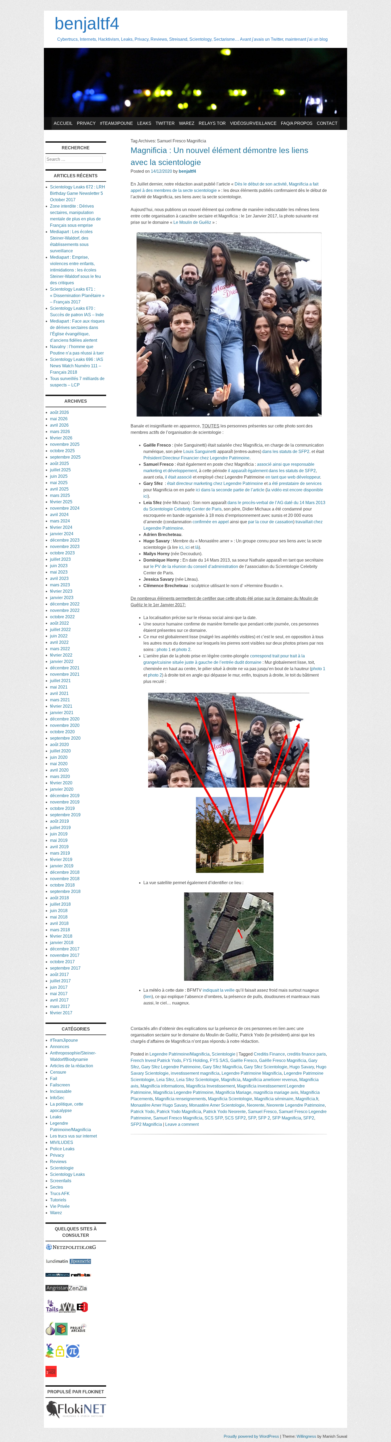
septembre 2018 (65, 891)
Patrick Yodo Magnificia (179, 1111)
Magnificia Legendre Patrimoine (183, 1092)
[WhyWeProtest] (67, 1311)
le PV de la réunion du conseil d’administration (194, 566)
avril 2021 (59, 693)
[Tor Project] (50, 1334)
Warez (186, 123)
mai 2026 (59, 419)
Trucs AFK (60, 1193)
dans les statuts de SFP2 (285, 451)
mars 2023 (60, 585)
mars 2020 (60, 776)
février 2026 (61, 438)
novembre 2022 (65, 610)
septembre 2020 (65, 738)
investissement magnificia (195, 1073)
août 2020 (59, 744)
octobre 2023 (62, 553)
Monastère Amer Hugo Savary (159, 1105)
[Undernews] (57, 1275)
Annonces (59, 1046)
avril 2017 (59, 1000)
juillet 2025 (60, 470)
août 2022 (59, 623)
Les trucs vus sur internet (73, 1136)
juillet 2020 (60, 751)
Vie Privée (60, 1206)
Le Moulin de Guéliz (192, 222)
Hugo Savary (301, 1067)
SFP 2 (264, 1118)
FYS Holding (195, 1060)
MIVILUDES (61, 1142)
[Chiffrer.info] (60, 1356)
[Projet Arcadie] (78, 1334)
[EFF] (82, 1311)
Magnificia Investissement (210, 1086)
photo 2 (183, 649)
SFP (252, 1118)
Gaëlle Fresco (243, 1060)
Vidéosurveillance (253, 123)
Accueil (63, 123)
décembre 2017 (65, 949)
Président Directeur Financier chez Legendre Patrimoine (196, 458)
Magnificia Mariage (233, 1092)
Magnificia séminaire (273, 1099)
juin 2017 (59, 987)
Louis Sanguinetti (199, 451)
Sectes (56, 1187)
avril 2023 (59, 578)
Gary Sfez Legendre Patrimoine (171, 1067)
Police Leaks (62, 1149)
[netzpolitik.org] (71, 1249)
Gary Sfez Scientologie (265, 1067)
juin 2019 (59, 834)
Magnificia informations (162, 1086)
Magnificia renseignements (180, 1099)
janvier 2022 (61, 661)
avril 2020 (59, 770)
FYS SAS (219, 1060)
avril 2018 (59, 923)
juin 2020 (59, 757)
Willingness (306, 1436)
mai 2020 (59, 763)
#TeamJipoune (116, 123)
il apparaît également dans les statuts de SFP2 (272, 470)
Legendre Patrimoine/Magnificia (179, 1054)
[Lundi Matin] (57, 1262)
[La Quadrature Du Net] (72, 1356)
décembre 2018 (65, 872)
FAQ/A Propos (297, 123)
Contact (327, 123)
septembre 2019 (65, 815)
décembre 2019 (65, 795)
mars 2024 (60, 521)
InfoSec (57, 1097)
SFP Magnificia (286, 1118)
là (197, 547)
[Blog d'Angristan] (56, 1289)
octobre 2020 (62, 732)
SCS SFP (214, 1118)
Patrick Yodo (143, 1111)
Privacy (86, 123)
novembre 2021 (65, 674)
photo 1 (164, 649)
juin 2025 (59, 476)
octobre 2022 (62, 617)
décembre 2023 (65, 540)
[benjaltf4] (195, 115)
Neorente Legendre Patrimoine (296, 1105)
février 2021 (61, 706)
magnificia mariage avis (275, 1092)
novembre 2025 (65, 444)
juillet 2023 (60, 559)
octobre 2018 (62, 885)
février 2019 (61, 859)
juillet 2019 (60, 827)
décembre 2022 (65, 604)
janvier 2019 (61, 866)
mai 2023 (59, 572)
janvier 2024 (61, 534)
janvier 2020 (61, 789)
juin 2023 (59, 565)
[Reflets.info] (81, 1275)
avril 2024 (59, 514)
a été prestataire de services (295, 483)
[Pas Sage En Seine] (49, 1356)
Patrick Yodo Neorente (224, 1111)
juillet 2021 (60, 680)
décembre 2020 (65, 719)
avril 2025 (59, 489)
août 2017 (59, 974)
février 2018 (61, 936)
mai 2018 (59, 917)
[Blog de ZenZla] (77, 1289)
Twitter (165, 123)
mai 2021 (59, 687)
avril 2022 (59, 642)
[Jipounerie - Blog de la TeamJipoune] (80, 1262)
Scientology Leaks (67, 1174)
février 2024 (61, 527)
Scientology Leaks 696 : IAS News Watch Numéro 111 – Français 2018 (76, 365)
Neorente (255, 1105)
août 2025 (59, 463)
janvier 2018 (61, 942)
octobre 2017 (62, 961)
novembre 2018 (65, 878)
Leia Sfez (165, 1079)
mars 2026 (60, 431)
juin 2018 (59, 910)
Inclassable (61, 1091)
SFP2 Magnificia (146, 1124)
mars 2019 (60, 853)
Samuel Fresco (262, 1111)
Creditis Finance (269, 1054)
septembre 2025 (65, 457)
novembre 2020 (65, 725)
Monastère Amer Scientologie (217, 1105)
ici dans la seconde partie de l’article (229, 490)
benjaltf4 (87, 23)
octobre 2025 (62, 450)
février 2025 (61, 502)
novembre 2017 (65, 955)
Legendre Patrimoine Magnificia (252, 1073)
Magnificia (230, 1079)
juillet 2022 (60, 629)
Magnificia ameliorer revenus (270, 1079)
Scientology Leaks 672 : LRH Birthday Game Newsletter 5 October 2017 (77, 193)
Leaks (144, 123)
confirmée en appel (211, 522)
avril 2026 (59, 425)
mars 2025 (60, 495)
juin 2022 (59, 636)
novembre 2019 (65, 802)
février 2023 (61, 591)
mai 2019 (59, 840)
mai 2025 (59, 482)
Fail (53, 1078)
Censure (58, 1072)
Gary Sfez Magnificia (222, 1067)
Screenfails (60, 1181)
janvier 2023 (61, 597)
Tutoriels (58, 1200)
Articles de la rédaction (71, 1066)
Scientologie (223, 1054)
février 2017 (61, 1013)
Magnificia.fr (307, 1099)
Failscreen (60, 1085)
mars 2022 (60, 648)
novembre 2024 (65, 508)
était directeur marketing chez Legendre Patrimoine (215, 483)
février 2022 (61, 655)
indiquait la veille (219, 990)
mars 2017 (60, 1006)
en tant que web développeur (292, 477)
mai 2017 (59, 993)
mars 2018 (60, 930)
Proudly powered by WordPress (251, 1436)
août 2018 (59, 898)
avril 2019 (59, 846)
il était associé (178, 477)
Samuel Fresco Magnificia (177, 1118)
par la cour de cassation (270, 522)
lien (148, 996)
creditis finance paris (306, 1054)
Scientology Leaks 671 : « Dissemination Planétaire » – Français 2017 (77, 295)
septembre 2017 (65, 968)
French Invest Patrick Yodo (156, 1060)
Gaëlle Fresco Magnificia (282, 1060)
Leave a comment (182, 1124)
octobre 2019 (62, 808)
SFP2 (308, 1118)
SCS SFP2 (235, 1118)
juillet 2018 (60, 904)
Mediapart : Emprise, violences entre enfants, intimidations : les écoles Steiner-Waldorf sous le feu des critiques (75, 270)
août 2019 (59, 821)
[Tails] (52, 1311)
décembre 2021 (65, 668)
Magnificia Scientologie (230, 1099)
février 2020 (61, 783)
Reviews (58, 1161)
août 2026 (59, 412)
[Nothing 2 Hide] (51, 1375)
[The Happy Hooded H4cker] (61, 1334)
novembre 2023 (65, 546)
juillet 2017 (60, 981)
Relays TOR (212, 123)
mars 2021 (60, 700)
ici (181, 547)
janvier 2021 (61, 712)
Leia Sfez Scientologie (197, 1079)
